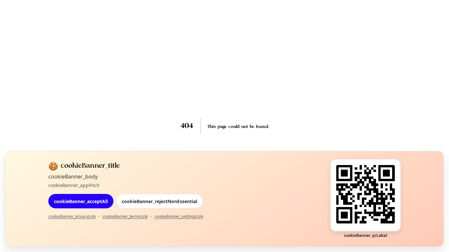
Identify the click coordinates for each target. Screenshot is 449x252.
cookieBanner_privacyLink (72, 216)
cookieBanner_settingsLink (178, 216)
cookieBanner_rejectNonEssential (159, 201)
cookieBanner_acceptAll (81, 201)
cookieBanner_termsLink (125, 216)
